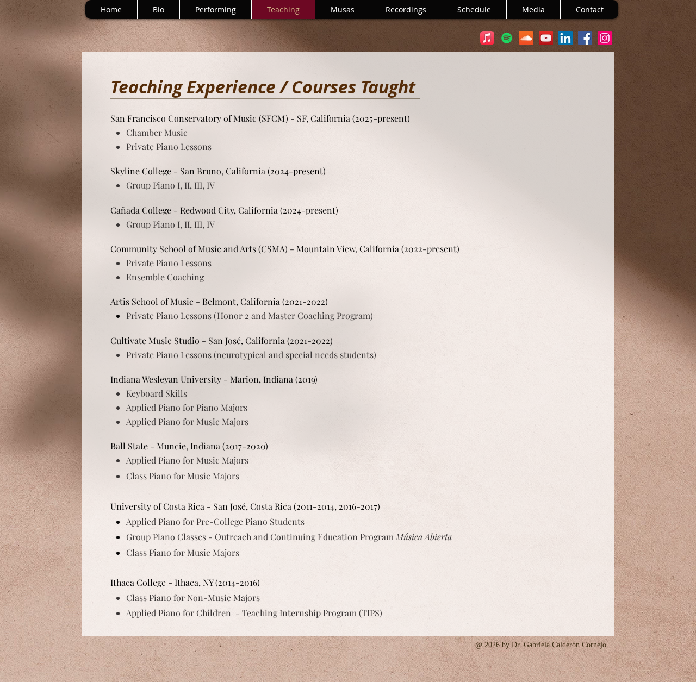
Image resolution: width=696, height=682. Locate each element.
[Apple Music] (487, 38)
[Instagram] (605, 38)
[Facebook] (585, 38)
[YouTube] (546, 38)
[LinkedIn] (565, 38)
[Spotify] (507, 38)
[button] (406, 9)
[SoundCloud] (526, 38)
